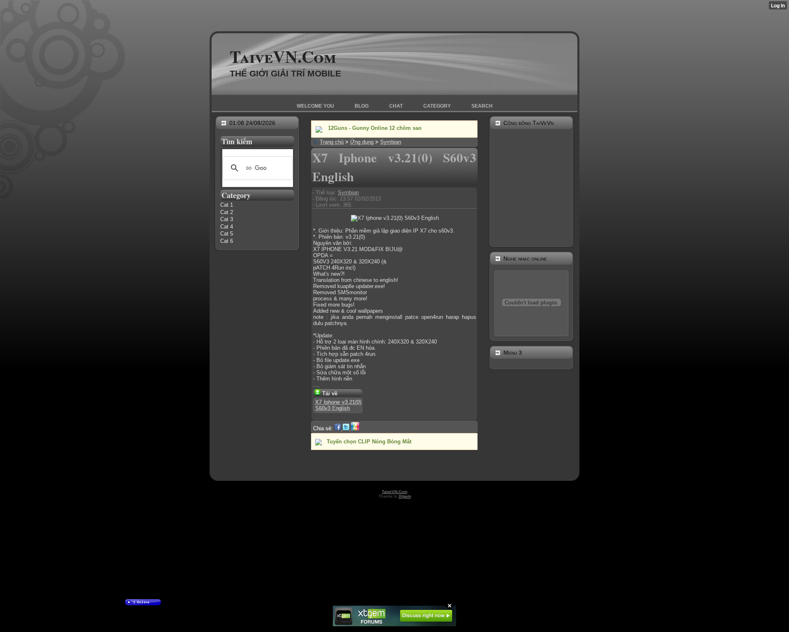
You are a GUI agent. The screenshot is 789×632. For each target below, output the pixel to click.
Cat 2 (226, 212)
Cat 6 (226, 241)
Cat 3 (226, 219)
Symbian (348, 192)
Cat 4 (226, 227)
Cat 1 (226, 205)
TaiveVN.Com (283, 56)
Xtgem (405, 496)
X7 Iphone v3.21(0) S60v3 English (338, 405)
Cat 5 (226, 234)
